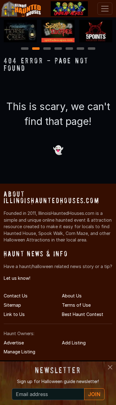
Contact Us (16, 295)
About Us (72, 295)
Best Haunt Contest (82, 314)
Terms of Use (76, 305)
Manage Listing (19, 351)
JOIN (94, 394)
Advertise (14, 342)
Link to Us (14, 314)
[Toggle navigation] (104, 8)
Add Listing (74, 342)
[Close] (110, 367)
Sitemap (12, 305)
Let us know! (17, 278)
